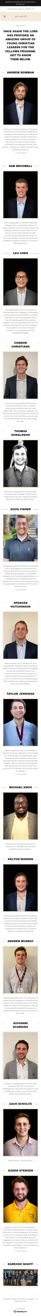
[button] (5, 16)
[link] (20, 1311)
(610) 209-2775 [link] (21, 16)
